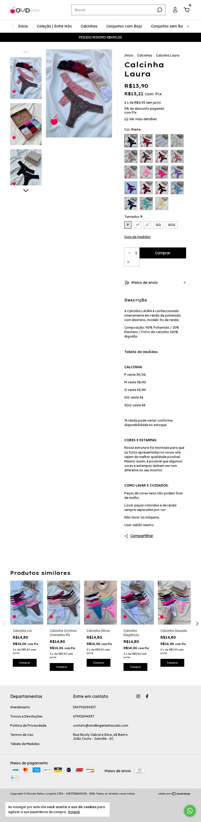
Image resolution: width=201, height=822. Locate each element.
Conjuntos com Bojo (124, 26)
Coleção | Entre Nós (54, 26)
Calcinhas (89, 26)
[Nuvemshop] (174, 794)
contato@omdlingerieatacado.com (100, 725)
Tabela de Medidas (25, 744)
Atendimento (20, 707)
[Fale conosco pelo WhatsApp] (190, 811)
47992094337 (83, 716)
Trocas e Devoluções (26, 716)
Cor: (132, 129)
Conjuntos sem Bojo (168, 26)
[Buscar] (159, 10)
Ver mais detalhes (143, 119)
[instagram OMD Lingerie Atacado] (138, 696)
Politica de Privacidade (28, 725)
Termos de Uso (21, 735)
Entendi (74, 812)
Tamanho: (133, 217)
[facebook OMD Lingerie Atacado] (147, 696)
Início (23, 26)
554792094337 (84, 707)
